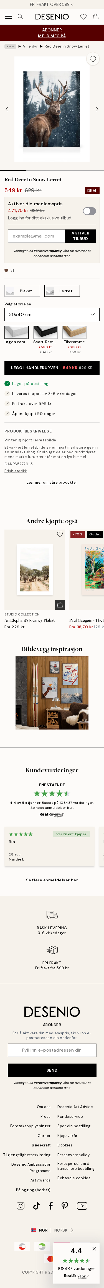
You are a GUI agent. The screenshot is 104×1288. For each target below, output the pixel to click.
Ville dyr (30, 46)
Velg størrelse (17, 303)
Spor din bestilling (74, 1126)
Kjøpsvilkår (67, 1135)
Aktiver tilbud (80, 236)
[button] (76, 1263)
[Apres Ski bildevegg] (52, 693)
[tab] (13, 168)
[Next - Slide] (97, 109)
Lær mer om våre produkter (52, 482)
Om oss (44, 1106)
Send (52, 1070)
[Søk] (20, 16)
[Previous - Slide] (6, 109)
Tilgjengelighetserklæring (27, 1155)
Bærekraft (41, 1145)
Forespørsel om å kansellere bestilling (76, 1166)
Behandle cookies (73, 1178)
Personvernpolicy (48, 251)
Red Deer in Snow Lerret (67, 46)
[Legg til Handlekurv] (60, 605)
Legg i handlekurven (52, 367)
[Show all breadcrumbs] (10, 46)
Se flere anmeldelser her (52, 879)
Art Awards (41, 1180)
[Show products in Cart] (96, 16)
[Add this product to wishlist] (93, 58)
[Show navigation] (8, 16)
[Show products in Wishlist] (83, 16)
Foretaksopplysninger (30, 1126)
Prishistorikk (15, 471)
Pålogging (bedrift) (33, 1190)
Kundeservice (70, 1116)
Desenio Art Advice (75, 1106)
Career (44, 1135)
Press (45, 1116)
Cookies (65, 1145)
